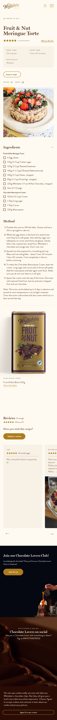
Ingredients (11, 147)
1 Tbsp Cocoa (13, 205)
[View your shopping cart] (45, 5)
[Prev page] (6, 534)
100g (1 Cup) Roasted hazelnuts (21, 166)
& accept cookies (28, 712)
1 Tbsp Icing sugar (15, 200)
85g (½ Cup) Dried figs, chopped (21, 179)
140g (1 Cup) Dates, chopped (20, 175)
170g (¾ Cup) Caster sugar (19, 161)
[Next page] (51, 534)
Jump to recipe (11, 74)
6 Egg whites (13, 157)
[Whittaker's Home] (11, 6)
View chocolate (10, 385)
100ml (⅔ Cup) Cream (17, 196)
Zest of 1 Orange (14, 188)
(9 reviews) (24, 41)
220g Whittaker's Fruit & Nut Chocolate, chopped (29, 183)
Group (13, 571)
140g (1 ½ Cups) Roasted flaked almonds (25, 170)
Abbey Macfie (47, 40)
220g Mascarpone (15, 209)
